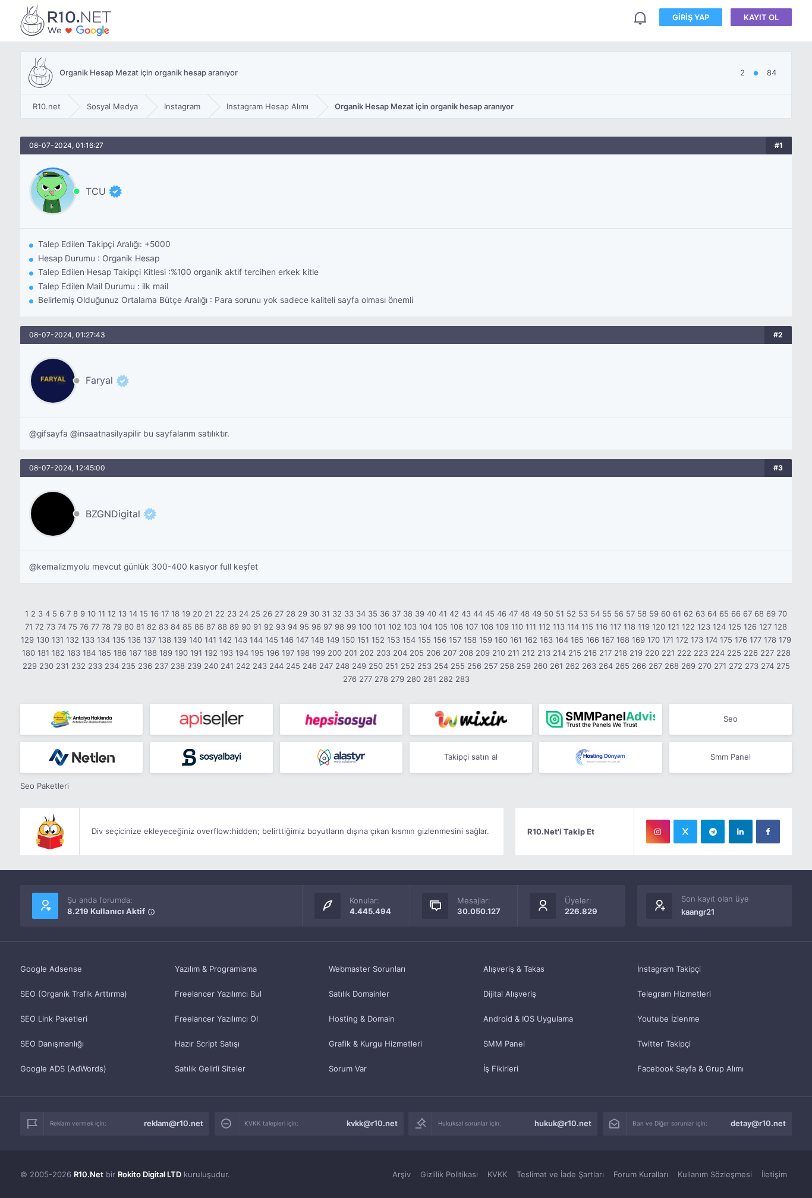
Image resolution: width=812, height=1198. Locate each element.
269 (688, 666)
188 (150, 653)
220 (652, 653)
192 (211, 653)
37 (396, 613)
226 (751, 653)
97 (327, 626)
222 (684, 653)
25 (255, 613)
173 (697, 639)
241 (227, 666)
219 (636, 653)
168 (623, 639)
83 (163, 626)
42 (454, 613)
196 (272, 653)
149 (332, 639)
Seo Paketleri (44, 786)
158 (470, 639)
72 (39, 626)
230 (46, 666)
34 (361, 613)
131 (58, 639)
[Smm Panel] (211, 719)
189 (165, 653)
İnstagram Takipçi (669, 968)
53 (583, 613)
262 (572, 666)
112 (544, 626)
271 (720, 666)
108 (486, 626)
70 (782, 613)
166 (592, 639)
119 (644, 626)
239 (194, 666)
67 (747, 613)
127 (765, 626)
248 (342, 666)
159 (485, 639)
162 (530, 639)
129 (27, 639)
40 (431, 613)
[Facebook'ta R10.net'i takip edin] (768, 831)
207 (450, 653)
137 (149, 639)
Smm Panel (730, 756)
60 (666, 613)
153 (393, 639)
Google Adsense (51, 968)
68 (759, 613)
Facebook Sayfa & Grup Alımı (690, 1068)
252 (408, 666)
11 (101, 613)
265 (622, 666)
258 (507, 666)
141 (210, 639)
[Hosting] (81, 757)
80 (129, 626)
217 (605, 653)
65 (724, 613)
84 (175, 626)
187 (135, 653)
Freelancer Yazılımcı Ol (216, 1018)
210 (498, 653)
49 (537, 613)
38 (408, 613)
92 (268, 626)
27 (279, 613)
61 (677, 613)
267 (655, 666)
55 (607, 613)
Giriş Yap (690, 17)
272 (735, 666)
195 (257, 653)
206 (433, 653)
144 (256, 639)
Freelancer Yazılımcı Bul (218, 993)
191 (196, 653)
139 (180, 639)
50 (548, 613)
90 (246, 626)
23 (232, 613)
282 (446, 679)
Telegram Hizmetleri (674, 993)
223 (701, 653)
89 (234, 626)
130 (42, 639)
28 (290, 613)
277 (365, 679)
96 (316, 626)
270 (705, 666)
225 (734, 653)
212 (528, 653)
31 (326, 613)
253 (424, 666)
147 (302, 639)
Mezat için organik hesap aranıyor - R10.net (67, 20)
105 (441, 626)
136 (134, 639)
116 (602, 626)
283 (462, 679)
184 (89, 653)
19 (186, 613)
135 (118, 639)
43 (466, 613)
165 (577, 639)
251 (391, 666)
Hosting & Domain (362, 1018)
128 (780, 626)
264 (606, 666)
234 (112, 666)
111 (530, 626)
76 (84, 626)
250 (376, 666)
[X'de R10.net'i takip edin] (685, 831)
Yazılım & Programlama (216, 968)
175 (726, 639)
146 (287, 639)
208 (466, 653)
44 (478, 613)
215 (574, 653)
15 (144, 613)
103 (410, 626)
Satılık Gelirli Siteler (210, 1068)
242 (243, 666)
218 (620, 653)
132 (72, 639)
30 (314, 613)
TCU (96, 191)
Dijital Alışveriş (509, 993)
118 (629, 626)
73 (50, 626)
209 (483, 653)
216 (590, 653)
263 (589, 666)
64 (712, 613)
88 (222, 626)
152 (378, 639)
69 (771, 613)
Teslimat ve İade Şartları (560, 1174)
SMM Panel (504, 1043)
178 (770, 639)
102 (394, 626)
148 (317, 639)
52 (571, 613)
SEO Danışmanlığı (52, 1043)
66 (736, 613)
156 (439, 639)
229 (30, 666)
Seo (730, 718)
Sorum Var (348, 1068)
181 (43, 653)
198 (303, 653)
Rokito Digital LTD (149, 1174)
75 (72, 626)
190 (181, 653)
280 (414, 679)
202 (367, 653)
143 (240, 639)
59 (654, 613)
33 (349, 613)
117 (615, 626)
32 (337, 613)
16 (154, 613)
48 (525, 613)
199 (318, 653)
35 (372, 613)
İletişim (774, 1174)
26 (267, 613)
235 (128, 666)
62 (688, 613)
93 (280, 626)
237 (161, 666)
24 (243, 613)
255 (458, 666)
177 (755, 639)
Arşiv (401, 1174)
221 (668, 653)
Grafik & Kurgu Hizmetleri (375, 1043)
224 (717, 653)
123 (703, 626)
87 (210, 626)
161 (516, 639)
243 (260, 666)
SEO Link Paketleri (53, 1018)
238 (178, 666)
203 (383, 653)
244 (276, 666)
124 (719, 626)
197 (288, 653)
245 (293, 666)
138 (164, 639)
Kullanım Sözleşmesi (715, 1174)
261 (556, 666)
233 (95, 666)
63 (700, 613)
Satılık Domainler (359, 993)
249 (359, 666)
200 (335, 653)
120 (658, 626)
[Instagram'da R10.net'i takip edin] (658, 831)
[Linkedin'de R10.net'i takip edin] (741, 831)
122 (688, 626)
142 (225, 639)
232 (78, 666)
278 (381, 679)
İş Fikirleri (500, 1068)
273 (752, 666)
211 (514, 653)
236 (145, 666)
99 (351, 626)
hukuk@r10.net (562, 1123)
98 (339, 626)
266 (639, 666)
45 (490, 613)
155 (424, 639)
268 (672, 666)
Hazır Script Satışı (207, 1043)
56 (619, 613)
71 (29, 626)
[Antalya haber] (81, 719)
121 (673, 626)
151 (363, 639)
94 (292, 626)
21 (208, 613)
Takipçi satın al (471, 756)
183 (73, 653)
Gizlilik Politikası (449, 1174)
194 (241, 653)
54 (595, 613)
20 (197, 613)
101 (380, 626)
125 (734, 626)
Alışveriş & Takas (514, 968)
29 (302, 613)
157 (455, 639)
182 (58, 653)
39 (419, 613)
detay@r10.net (758, 1123)
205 (417, 653)
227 (767, 653)
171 (667, 639)
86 (199, 626)
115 (587, 626)
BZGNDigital (113, 514)
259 (524, 666)
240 (211, 666)
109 (502, 626)
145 (271, 639)
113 (559, 626)
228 (783, 653)
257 (491, 666)
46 (501, 613)
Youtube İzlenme (668, 1018)
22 (220, 613)
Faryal (99, 380)
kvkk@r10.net (372, 1123)
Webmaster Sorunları (367, 968)
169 (638, 639)
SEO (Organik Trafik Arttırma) (73, 993)
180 (28, 653)
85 (187, 626)
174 (711, 639)
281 (429, 679)
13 (122, 613)
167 (608, 639)
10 (91, 613)
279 (397, 679)
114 (573, 626)
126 (750, 626)
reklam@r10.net (173, 1123)
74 (62, 626)
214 (559, 653)
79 (117, 626)
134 (103, 639)
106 (456, 626)
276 (350, 679)
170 (653, 639)
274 (767, 666)
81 (140, 626)
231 (62, 666)
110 (517, 626)
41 (443, 613)
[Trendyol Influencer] (471, 719)
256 (474, 666)
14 (133, 613)
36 (384, 613)
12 (112, 613)
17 (165, 613)
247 (326, 666)
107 (471, 626)
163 (546, 639)
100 (365, 626)
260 (540, 666)
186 (120, 653)
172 (682, 639)
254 (441, 666)
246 (310, 666)
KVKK (497, 1174)
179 (785, 639)
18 (175, 613)
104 (425, 626)
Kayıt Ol (761, 17)
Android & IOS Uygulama (528, 1018)
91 (257, 626)
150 (348, 639)
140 (195, 639)
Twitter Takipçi (664, 1043)
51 (560, 613)
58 (642, 613)
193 (226, 653)
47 (513, 613)
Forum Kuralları (640, 1174)
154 (409, 639)
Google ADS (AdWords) (63, 1068)
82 (151, 626)
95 (304, 626)
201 (350, 653)
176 (741, 639)
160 (501, 639)
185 (104, 653)
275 (783, 666)
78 (106, 626)
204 (400, 653)
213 (543, 653)
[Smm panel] (600, 719)
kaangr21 (698, 911)
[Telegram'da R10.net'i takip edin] (713, 831)
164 (561, 639)
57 (630, 613)
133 (88, 639)
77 (95, 626)
